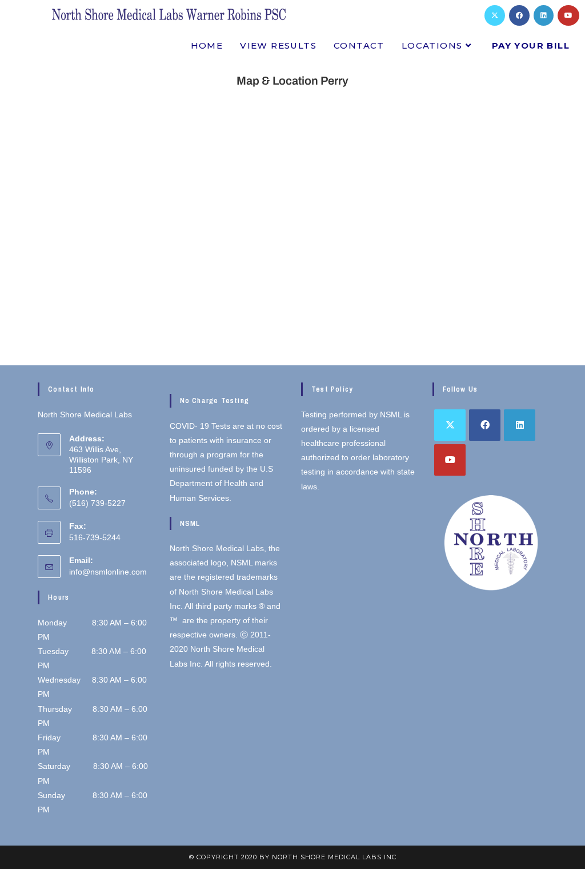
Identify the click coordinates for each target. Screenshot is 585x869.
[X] (494, 15)
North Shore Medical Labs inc (334, 857)
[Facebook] (519, 15)
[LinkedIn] (544, 15)
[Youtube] (568, 15)
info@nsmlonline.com (108, 571)
